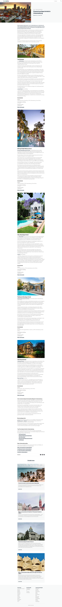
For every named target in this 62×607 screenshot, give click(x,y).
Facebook (28, 589)
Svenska (18, 597)
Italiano (18, 594)
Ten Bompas (21, 60)
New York (37, 590)
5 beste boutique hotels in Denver (26, 541)
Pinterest (28, 592)
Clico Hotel (21, 236)
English (18, 590)
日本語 (18, 600)
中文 (18, 601)
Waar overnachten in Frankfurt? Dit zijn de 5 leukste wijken (30, 512)
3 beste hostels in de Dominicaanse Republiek (28, 483)
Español (18, 591)
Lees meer (20, 518)
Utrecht (37, 600)
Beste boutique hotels (39, 9)
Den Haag (37, 596)
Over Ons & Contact (20, 588)
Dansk (18, 598)
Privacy (18, 589)
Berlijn (37, 599)
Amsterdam (38, 591)
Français (18, 593)
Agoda (25, 420)
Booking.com (20, 420)
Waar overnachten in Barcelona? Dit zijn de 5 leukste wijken (30, 573)
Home (34, 9)
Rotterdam (37, 594)
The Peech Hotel (20, 361)
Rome (37, 593)
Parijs (36, 592)
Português (19, 599)
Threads (27, 591)
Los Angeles (38, 598)
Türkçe (18, 596)
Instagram (28, 588)
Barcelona (37, 588)
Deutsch (18, 592)
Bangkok (37, 597)
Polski (18, 595)
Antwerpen (37, 601)
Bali (36, 595)
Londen (37, 589)
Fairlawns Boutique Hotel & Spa (23, 298)
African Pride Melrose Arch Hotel (23, 150)
